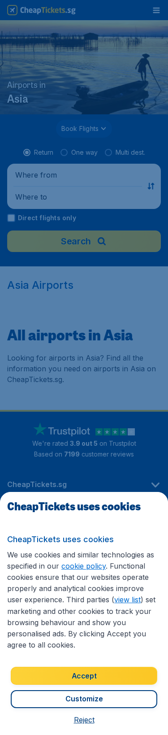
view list (127, 599)
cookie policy (83, 565)
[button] (84, 719)
